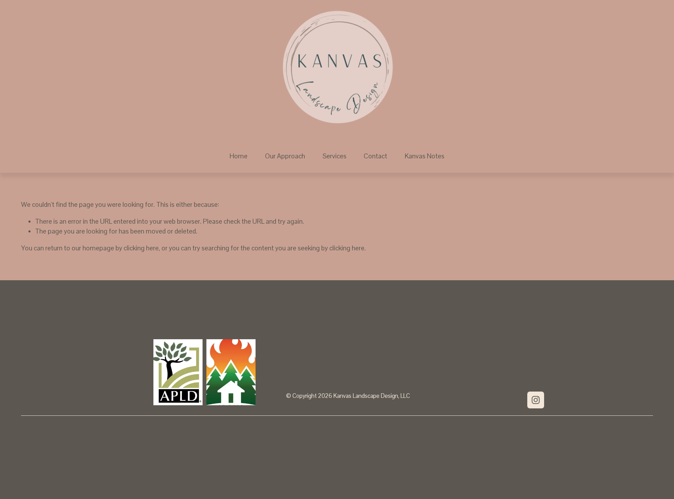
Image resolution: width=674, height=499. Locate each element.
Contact (375, 156)
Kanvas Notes (424, 156)
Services (334, 156)
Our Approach (285, 156)
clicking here (141, 248)
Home (238, 156)
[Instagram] (535, 400)
